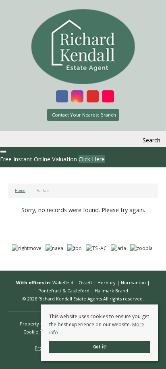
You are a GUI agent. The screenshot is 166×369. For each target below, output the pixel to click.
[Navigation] (15, 140)
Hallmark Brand (111, 291)
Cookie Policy (37, 332)
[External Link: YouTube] (92, 97)
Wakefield (63, 282)
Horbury (107, 282)
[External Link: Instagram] (77, 97)
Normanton (134, 282)
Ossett (86, 282)
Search (151, 140)
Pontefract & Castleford (64, 291)
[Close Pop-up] (3, 151)
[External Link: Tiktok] (108, 97)
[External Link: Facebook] (62, 97)
